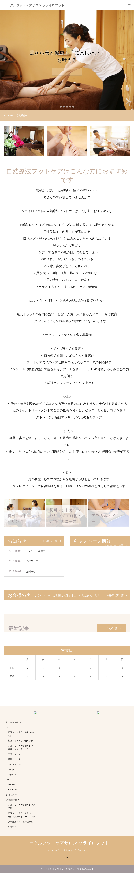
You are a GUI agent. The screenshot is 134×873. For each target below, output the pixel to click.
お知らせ (31, 571)
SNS (8, 779)
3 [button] (67, 107)
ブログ (11, 769)
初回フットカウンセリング (20, 740)
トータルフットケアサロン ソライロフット (34, 5)
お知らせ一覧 (50, 541)
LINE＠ (11, 784)
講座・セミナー (15, 759)
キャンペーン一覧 (114, 545)
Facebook (12, 789)
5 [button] (73, 107)
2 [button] (64, 107)
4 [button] (70, 107)
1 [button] (61, 107)
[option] (67, 60)
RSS (67, 858)
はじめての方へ (13, 722)
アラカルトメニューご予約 (20, 822)
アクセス (12, 774)
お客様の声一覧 (115, 595)
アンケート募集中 (36, 550)
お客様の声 (11, 794)
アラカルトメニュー (17, 754)
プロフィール (14, 764)
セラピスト (67, 68)
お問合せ (12, 827)
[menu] (129, 5)
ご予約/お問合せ (13, 800)
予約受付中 (32, 561)
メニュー (10, 727)
